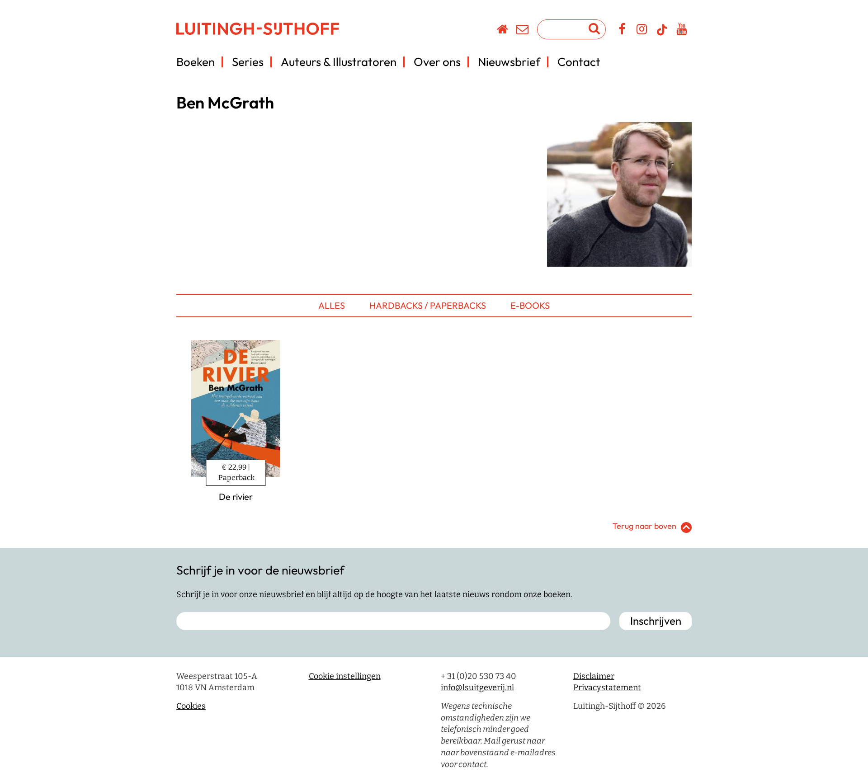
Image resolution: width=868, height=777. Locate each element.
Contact (578, 61)
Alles (331, 305)
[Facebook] (622, 31)
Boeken (195, 61)
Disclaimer (593, 676)
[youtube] (682, 31)
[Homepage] (503, 31)
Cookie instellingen (345, 676)
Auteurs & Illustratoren (338, 61)
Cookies (191, 706)
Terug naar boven (644, 526)
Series (248, 61)
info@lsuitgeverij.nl (477, 687)
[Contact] (523, 31)
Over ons (437, 61)
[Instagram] (642, 31)
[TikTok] (662, 34)
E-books (530, 305)
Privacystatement (607, 687)
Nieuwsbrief (509, 61)
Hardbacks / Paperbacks (427, 305)
